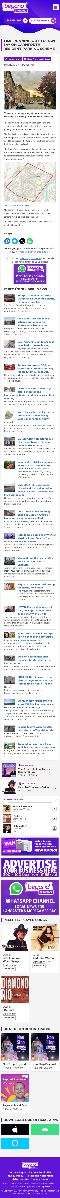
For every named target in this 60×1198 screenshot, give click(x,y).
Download (9, 969)
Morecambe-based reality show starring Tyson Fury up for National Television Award (30, 538)
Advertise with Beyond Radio (30, 1179)
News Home (15, 59)
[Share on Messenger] (15, 241)
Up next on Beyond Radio (26, 1029)
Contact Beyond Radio (22, 1172)
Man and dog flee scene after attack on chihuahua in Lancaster (35, 561)
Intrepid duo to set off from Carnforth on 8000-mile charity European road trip (36, 298)
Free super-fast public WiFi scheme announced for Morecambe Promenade (34, 322)
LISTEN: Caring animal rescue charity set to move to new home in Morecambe (35, 442)
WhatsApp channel (30, 258)
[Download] (56, 789)
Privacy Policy (15, 1175)
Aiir (45, 1193)
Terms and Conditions (39, 1175)
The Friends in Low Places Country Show (34, 770)
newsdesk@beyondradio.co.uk (33, 252)
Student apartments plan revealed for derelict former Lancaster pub (28, 660)
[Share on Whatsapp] (30, 241)
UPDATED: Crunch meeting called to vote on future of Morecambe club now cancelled (27, 515)
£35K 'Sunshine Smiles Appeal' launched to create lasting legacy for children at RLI (36, 345)
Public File (45, 1172)
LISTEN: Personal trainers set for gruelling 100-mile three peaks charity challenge (35, 610)
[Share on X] (22, 241)
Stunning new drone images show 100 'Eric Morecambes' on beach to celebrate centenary (29, 704)
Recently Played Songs (25, 920)
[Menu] (56, 7)
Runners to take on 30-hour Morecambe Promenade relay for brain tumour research (35, 368)
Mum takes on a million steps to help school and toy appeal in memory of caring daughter (28, 636)
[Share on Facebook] (7, 241)
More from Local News (38, 59)
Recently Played (13, 799)
